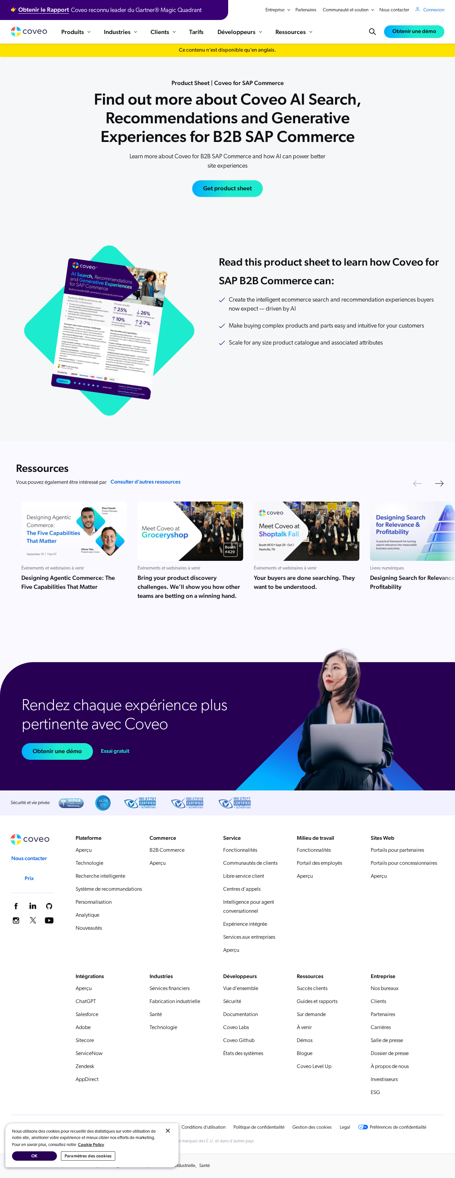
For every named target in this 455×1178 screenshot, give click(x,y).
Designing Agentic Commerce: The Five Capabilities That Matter (68, 582)
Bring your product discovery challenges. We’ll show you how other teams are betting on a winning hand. (189, 586)
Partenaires (305, 10)
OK (34, 1155)
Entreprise (274, 10)
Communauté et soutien (345, 10)
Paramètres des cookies (88, 1155)
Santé (204, 1165)
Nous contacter (394, 10)
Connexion (433, 10)
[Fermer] (168, 1130)
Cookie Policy (91, 1144)
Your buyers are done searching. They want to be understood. (304, 582)
